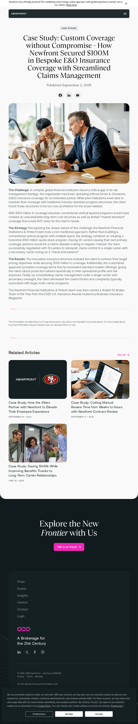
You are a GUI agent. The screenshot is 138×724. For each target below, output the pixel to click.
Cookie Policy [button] (44, 706)
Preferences (39, 714)
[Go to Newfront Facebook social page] (35, 652)
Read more (71, 5)
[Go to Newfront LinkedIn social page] (19, 652)
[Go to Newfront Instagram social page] (43, 652)
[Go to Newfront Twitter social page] (27, 652)
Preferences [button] (117, 706)
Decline (69, 714)
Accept (99, 714)
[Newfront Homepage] (19, 14)
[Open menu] (125, 13)
